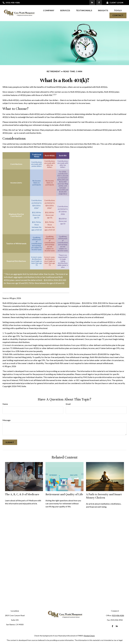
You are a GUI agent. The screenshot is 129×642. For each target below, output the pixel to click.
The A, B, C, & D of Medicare (22, 494)
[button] (48, 10)
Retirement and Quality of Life (64, 494)
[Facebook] (99, 2)
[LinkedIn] (92, 2)
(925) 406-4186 (13, 3)
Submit (10, 442)
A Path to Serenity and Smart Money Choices (104, 496)
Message (6, 420)
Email (68, 404)
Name (5, 404)
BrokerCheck (89, 636)
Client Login (116, 3)
